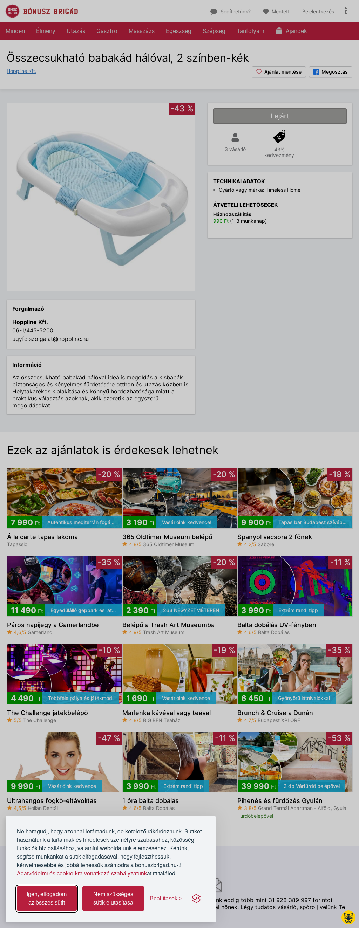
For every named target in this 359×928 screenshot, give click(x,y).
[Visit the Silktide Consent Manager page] (196, 898)
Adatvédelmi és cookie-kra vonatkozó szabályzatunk (82, 873)
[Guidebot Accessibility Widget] (348, 917)
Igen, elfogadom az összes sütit (47, 898)
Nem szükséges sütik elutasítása (113, 898)
